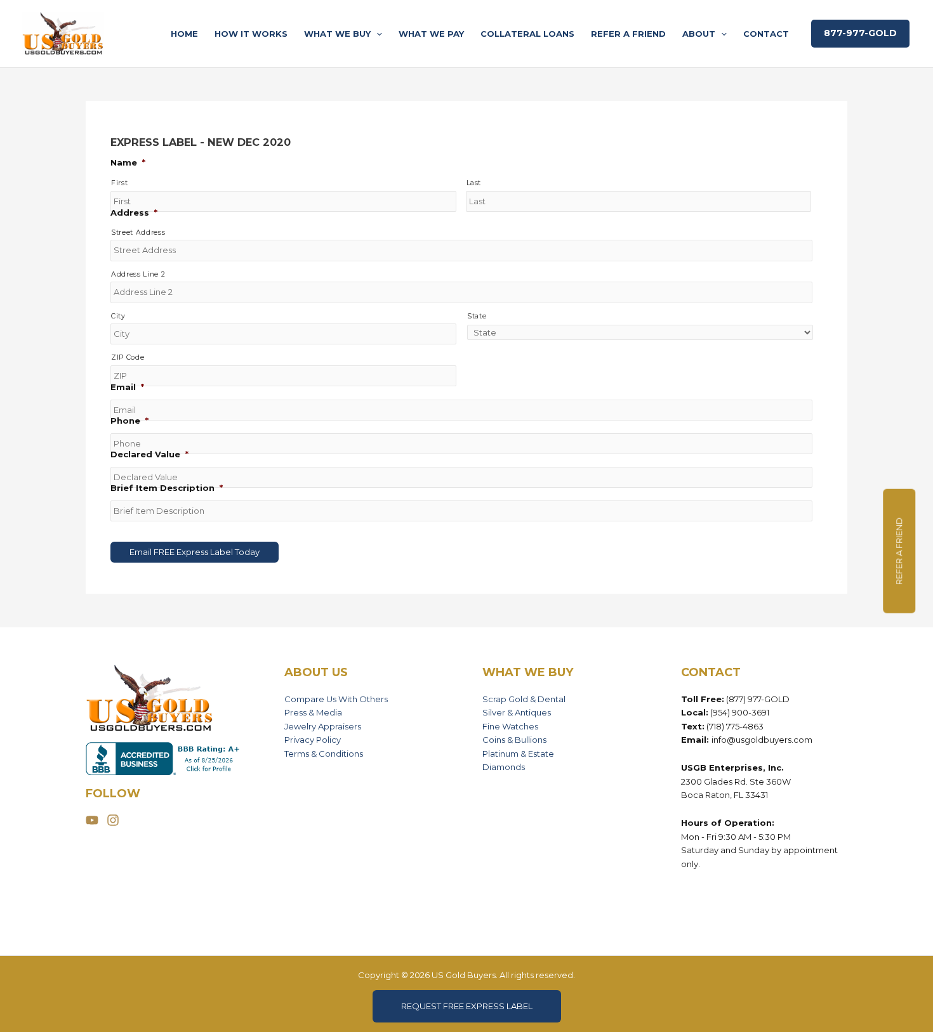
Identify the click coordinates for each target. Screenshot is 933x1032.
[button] (376, 34)
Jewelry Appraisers (322, 726)
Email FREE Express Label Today (194, 552)
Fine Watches (510, 726)
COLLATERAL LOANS (527, 34)
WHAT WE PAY (431, 34)
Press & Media (313, 712)
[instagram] (114, 820)
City (118, 316)
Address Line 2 (138, 274)
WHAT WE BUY (337, 34)
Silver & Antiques (516, 712)
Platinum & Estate (518, 753)
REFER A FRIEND (628, 34)
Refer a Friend (899, 551)
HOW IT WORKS (251, 34)
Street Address (138, 232)
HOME (184, 34)
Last (474, 183)
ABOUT (698, 34)
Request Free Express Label (467, 1006)
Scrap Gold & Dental (524, 699)
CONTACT (766, 34)
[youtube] (95, 820)
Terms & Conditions (323, 753)
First (119, 183)
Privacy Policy (312, 740)
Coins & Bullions (514, 740)
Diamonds (503, 767)
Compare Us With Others (336, 699)
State (476, 316)
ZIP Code (127, 357)
